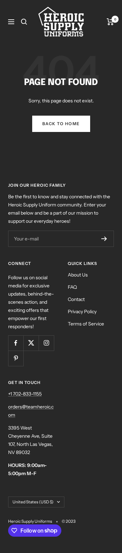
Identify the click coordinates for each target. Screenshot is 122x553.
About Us (78, 275)
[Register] (104, 238)
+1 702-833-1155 (25, 394)
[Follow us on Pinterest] (15, 358)
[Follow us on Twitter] (31, 343)
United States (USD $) (33, 501)
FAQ (72, 287)
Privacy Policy (82, 311)
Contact (76, 299)
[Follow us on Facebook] (15, 343)
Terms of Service (86, 324)
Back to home (61, 123)
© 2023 (69, 521)
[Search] (24, 22)
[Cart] (110, 21)
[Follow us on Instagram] (46, 343)
